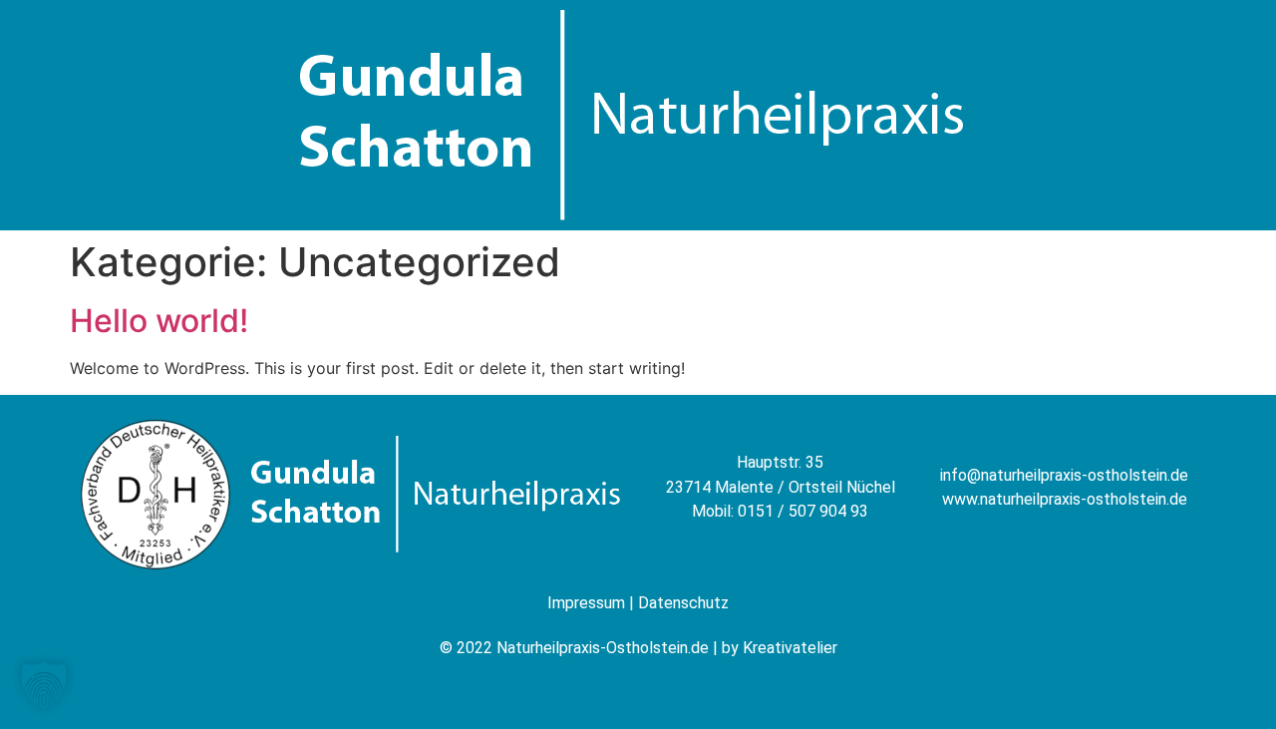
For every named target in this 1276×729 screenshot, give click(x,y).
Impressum (586, 602)
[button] (44, 685)
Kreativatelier (790, 647)
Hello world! (159, 320)
